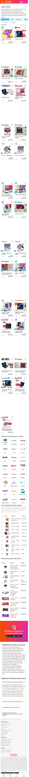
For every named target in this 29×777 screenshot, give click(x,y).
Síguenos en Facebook (6, 740)
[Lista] (23, 2)
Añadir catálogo (4, 733)
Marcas (2, 728)
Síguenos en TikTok (5, 745)
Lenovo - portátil (20, 689)
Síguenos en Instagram (6, 742)
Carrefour (4, 688)
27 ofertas (4, 25)
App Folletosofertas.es (5, 730)
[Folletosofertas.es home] (8, 1)
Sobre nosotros (4, 731)
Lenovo (9, 686)
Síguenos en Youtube (5, 744)
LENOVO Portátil (10, 689)
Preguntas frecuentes (5, 723)
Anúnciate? (3, 725)
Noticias (3, 734)
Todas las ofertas (7, 4)
